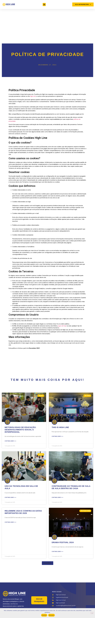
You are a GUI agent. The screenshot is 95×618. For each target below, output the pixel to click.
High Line (33, 96)
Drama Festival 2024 (63, 542)
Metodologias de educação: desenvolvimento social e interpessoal (20, 429)
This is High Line (60, 427)
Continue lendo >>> (10, 441)
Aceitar (44, 615)
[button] (44, 4)
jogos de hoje (62, 326)
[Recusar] (92, 613)
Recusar (51, 615)
